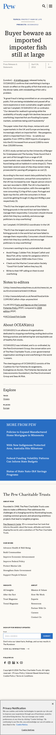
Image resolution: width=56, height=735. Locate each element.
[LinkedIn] (13, 662)
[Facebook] (5, 662)
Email (5, 631)
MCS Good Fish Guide (15, 316)
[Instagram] (9, 662)
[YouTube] (21, 662)
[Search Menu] (44, 6)
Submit (46, 636)
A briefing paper (21, 80)
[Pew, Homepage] (9, 6)
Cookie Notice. (22, 725)
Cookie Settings (28, 730)
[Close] (53, 704)
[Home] (26, 494)
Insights (7, 585)
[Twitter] (17, 663)
